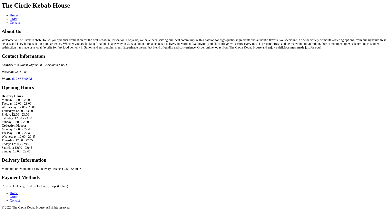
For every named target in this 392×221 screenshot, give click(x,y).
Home (14, 15)
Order (13, 19)
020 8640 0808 (22, 78)
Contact (15, 22)
